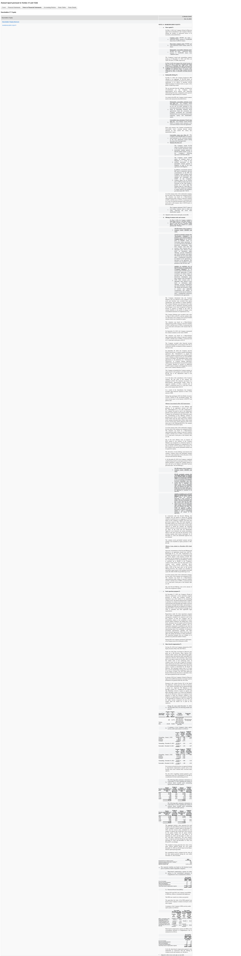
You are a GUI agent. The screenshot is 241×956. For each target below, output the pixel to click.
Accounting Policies (50, 7)
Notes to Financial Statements (32, 7)
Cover (4, 7)
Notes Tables (62, 7)
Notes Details (72, 7)
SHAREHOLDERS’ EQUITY (9, 25)
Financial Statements (14, 7)
